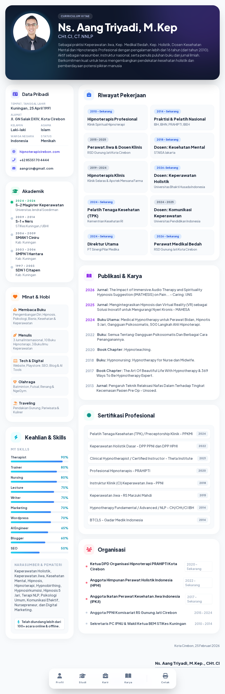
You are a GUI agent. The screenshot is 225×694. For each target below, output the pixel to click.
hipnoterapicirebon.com (40, 152)
